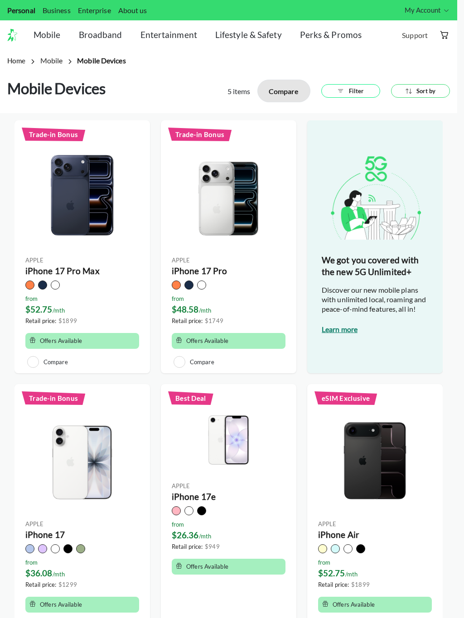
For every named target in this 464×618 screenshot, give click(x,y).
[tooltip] (427, 10)
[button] (15, 35)
